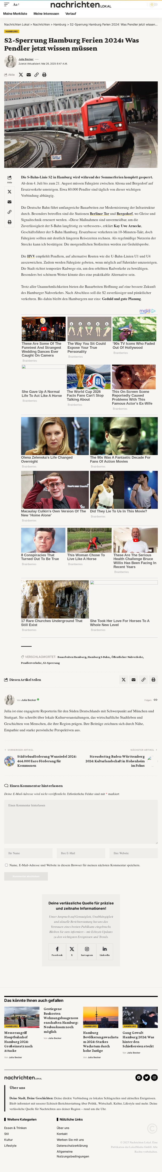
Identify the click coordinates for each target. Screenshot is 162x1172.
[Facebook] (57, 951)
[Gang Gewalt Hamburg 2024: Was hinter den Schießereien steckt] (140, 1017)
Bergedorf (125, 213)
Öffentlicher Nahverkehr (127, 657)
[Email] (28, 74)
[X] (71, 951)
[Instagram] (87, 951)
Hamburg (12, 31)
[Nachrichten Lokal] (81, 4)
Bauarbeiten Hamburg (72, 657)
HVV (31, 256)
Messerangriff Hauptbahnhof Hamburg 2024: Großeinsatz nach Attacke (18, 1042)
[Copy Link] (36, 74)
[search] (143, 4)
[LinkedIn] (104, 951)
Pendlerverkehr (31, 662)
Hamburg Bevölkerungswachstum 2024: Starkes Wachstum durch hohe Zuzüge (100, 1042)
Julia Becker (26, 59)
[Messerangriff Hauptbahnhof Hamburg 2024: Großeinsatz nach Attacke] (21, 1017)
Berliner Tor (99, 213)
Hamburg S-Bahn (99, 657)
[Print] (44, 74)
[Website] (155, 700)
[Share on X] (20, 74)
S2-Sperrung (51, 662)
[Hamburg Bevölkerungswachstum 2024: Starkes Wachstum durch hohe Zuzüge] (100, 1017)
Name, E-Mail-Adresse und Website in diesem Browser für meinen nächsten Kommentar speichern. (74, 865)
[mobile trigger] (7, 4)
